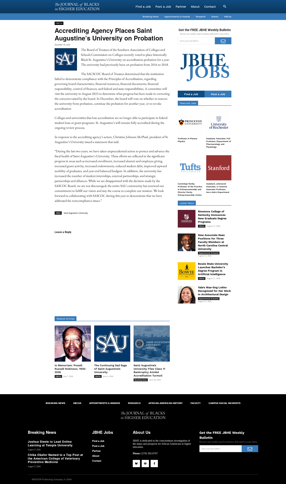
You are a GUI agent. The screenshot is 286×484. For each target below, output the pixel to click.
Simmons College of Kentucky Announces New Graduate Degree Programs (212, 216)
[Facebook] (154, 463)
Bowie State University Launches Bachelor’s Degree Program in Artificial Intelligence (213, 269)
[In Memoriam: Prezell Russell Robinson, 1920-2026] (73, 343)
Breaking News (141, 380)
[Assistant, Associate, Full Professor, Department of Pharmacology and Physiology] (218, 122)
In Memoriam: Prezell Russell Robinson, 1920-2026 (70, 369)
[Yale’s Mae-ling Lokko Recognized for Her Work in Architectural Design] (186, 295)
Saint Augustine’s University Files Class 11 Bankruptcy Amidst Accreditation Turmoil (149, 370)
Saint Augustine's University (76, 213)
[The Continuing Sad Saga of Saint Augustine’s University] (112, 343)
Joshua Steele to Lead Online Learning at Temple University (50, 443)
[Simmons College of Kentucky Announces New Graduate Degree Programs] (186, 219)
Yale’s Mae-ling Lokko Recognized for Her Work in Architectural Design (214, 291)
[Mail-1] (145, 463)
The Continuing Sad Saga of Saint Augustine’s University (110, 369)
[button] (224, 6)
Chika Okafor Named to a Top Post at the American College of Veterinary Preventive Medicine (55, 458)
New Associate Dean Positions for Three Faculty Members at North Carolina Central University (213, 241)
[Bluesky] (136, 463)
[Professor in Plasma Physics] (190, 122)
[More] (137, 219)
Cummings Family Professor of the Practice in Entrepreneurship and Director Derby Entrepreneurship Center (190, 189)
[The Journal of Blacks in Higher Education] (77, 7)
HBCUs (59, 23)
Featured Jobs (188, 103)
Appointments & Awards (208, 253)
